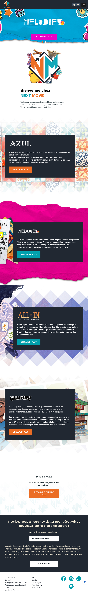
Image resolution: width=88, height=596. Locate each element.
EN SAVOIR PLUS (21, 170)
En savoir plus (29, 255)
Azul (33, 577)
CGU (7, 588)
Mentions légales (11, 590)
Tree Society (37, 585)
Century (35, 580)
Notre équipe (10, 577)
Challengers (37, 582)
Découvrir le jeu (44, 37)
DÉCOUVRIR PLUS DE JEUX (44, 493)
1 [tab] (42, 42)
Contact (8, 580)
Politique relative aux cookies (16, 582)
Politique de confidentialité (15, 585)
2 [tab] (45, 42)
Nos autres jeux (38, 588)
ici (64, 549)
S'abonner (44, 564)
